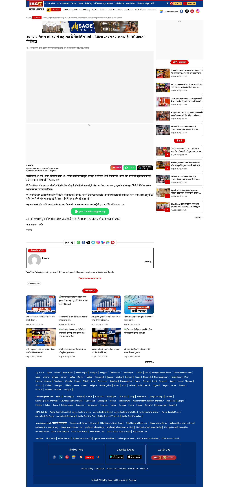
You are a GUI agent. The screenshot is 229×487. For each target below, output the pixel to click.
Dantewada (142, 396)
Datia (72, 377)
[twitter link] (187, 11)
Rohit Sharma (64, 438)
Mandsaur (58, 381)
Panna (137, 377)
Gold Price (103, 9)
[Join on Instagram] (98, 242)
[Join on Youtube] (112, 242)
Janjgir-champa (156, 396)
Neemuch (147, 377)
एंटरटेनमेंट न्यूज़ (119, 3)
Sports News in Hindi (82, 438)
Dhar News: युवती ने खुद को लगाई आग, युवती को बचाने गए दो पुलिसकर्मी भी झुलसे (185, 205)
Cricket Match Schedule (147, 438)
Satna (180, 381)
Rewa (76, 385)
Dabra (89, 377)
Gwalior (139, 373)
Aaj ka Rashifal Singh (44, 416)
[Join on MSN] (102, 242)
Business (37, 17)
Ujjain (49, 373)
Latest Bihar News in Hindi (119, 431)
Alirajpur (93, 373)
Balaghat (114, 381)
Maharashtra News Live (71, 427)
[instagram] (198, 11)
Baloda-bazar (67, 405)
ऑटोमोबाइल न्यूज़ (100, 3)
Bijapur (181, 401)
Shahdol (48, 385)
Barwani (128, 377)
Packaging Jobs (34, 283)
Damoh (64, 377)
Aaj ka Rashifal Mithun (149, 412)
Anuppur (103, 373)
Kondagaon (69, 396)
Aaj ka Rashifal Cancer (171, 412)
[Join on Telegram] (93, 242)
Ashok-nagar (81, 373)
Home (28, 17)
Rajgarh (93, 385)
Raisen (84, 385)
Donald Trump (85, 9)
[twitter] (60, 457)
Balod (47, 405)
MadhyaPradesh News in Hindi (120, 427)
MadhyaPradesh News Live (176, 427)
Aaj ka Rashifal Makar (131, 416)
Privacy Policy (87, 468)
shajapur (67, 390)
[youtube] (192, 11)
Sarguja (122, 405)
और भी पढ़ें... (148, 261)
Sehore (146, 381)
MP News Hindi (42, 431)
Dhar (186, 377)
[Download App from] (116, 458)
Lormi (131, 405)
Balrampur (80, 405)
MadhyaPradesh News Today (149, 427)
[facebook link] (181, 11)
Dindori (80, 377)
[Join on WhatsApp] (78, 242)
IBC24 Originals (63, 3)
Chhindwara (115, 373)
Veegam (132, 480)
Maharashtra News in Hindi (181, 423)
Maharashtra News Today (46, 427)
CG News (93, 423)
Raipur (139, 405)
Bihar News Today (79, 431)
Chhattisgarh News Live (136, 423)
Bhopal (77, 381)
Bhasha (29, 165)
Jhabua (110, 377)
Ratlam (38, 381)
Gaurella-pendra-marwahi (46, 401)
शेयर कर (132, 167)
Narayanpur (92, 405)
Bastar (56, 405)
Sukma (113, 405)
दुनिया (53, 3)
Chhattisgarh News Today (111, 423)
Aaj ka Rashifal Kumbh (60, 412)
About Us (144, 468)
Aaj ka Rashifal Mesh (102, 412)
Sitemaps (89, 457)
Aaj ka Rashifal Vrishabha (125, 412)
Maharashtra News (158, 423)
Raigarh (148, 405)
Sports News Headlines (104, 438)
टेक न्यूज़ (80, 3)
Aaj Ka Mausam (140, 9)
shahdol (48, 390)
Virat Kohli (51, 438)
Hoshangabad (126, 381)
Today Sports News (126, 438)
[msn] (97, 457)
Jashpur (169, 396)
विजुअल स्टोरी (149, 3)
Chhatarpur (128, 373)
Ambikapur (111, 396)
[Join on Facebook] (83, 242)
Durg (132, 396)
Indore (57, 373)
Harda (137, 381)
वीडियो (179, 141)
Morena (47, 381)
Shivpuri (38, 385)
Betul (93, 381)
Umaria (46, 377)
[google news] (161, 11)
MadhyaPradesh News (94, 427)
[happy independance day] (90, 32)
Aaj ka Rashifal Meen (81, 412)
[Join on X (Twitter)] (88, 242)
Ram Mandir (129, 9)
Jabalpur (119, 377)
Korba (58, 396)
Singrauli (163, 381)
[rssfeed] (80, 457)
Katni (37, 377)
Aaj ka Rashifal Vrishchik (108, 416)
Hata (124, 385)
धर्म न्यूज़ (73, 3)
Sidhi (140, 385)
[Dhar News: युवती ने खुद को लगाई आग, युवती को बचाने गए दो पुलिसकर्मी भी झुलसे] (163, 207)
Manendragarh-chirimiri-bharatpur (148, 401)
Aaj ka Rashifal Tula (86, 416)
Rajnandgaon (160, 405)
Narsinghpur (176, 377)
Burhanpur (102, 381)
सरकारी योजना (131, 3)
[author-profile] (34, 260)
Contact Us (133, 468)
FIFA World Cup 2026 (70, 9)
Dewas (55, 377)
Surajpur (104, 405)
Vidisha (68, 385)
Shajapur (58, 385)
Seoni (154, 381)
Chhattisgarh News (78, 423)
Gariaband (90, 401)
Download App (172, 11)
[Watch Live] (164, 459)
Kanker (89, 396)
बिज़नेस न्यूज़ (89, 3)
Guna (147, 373)
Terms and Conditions (116, 468)
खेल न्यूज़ (110, 3)
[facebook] (54, 457)
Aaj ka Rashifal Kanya (65, 416)
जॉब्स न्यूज (140, 3)
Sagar (172, 381)
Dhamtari (123, 396)
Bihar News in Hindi (60, 431)
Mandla (68, 381)
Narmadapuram (161, 377)
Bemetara (170, 401)
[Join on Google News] (107, 242)
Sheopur (189, 381)
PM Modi (95, 9)
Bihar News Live (97, 431)
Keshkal (80, 396)
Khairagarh (102, 401)
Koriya (113, 401)
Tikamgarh (99, 377)
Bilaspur (38, 405)
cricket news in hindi (170, 438)
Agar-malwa (68, 373)
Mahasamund (124, 401)
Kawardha (99, 396)
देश (49, 3)
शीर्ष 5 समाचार (179, 62)
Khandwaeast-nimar (183, 373)
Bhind (85, 381)
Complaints (100, 468)
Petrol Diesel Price (116, 9)
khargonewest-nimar (161, 373)
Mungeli (171, 405)
